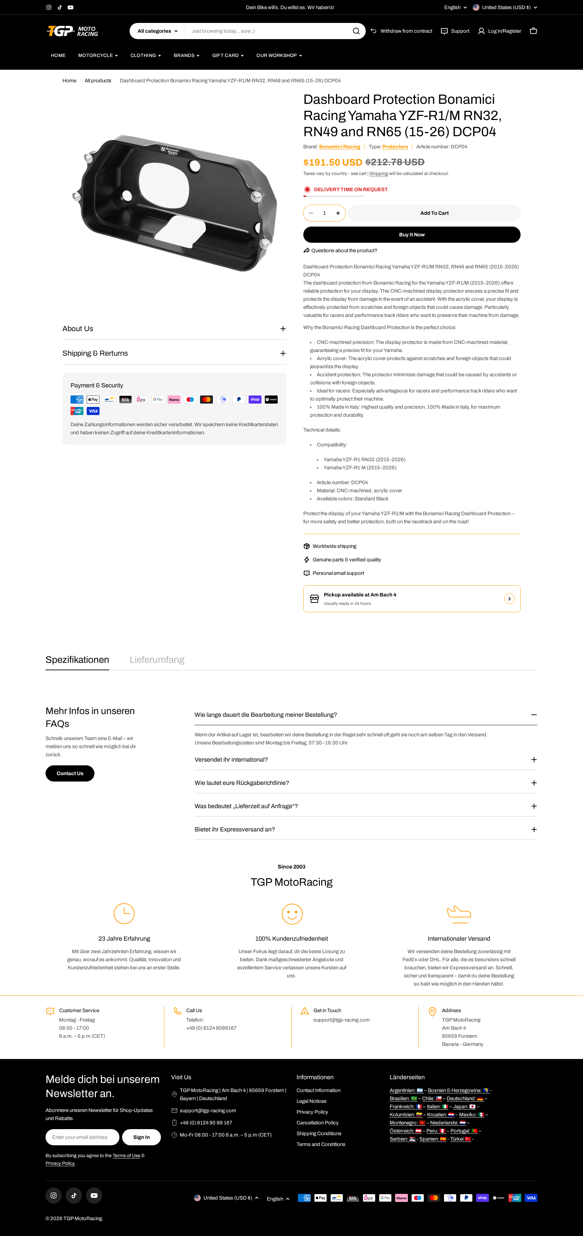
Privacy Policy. (60, 1163)
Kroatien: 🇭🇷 (440, 1114)
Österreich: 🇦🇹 (406, 1131)
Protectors (395, 146)
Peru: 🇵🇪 (436, 1131)
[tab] (77, 661)
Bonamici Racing (339, 146)
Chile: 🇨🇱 (432, 1098)
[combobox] (248, 31)
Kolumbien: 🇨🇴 (406, 1114)
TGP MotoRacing (82, 1218)
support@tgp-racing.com (208, 1110)
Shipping (378, 173)
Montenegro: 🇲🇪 (407, 1122)
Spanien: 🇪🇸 (432, 1139)
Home (69, 80)
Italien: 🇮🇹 (437, 1106)
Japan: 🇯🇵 (464, 1106)
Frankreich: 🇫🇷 (406, 1106)
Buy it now (412, 234)
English (452, 7)
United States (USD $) (506, 7)
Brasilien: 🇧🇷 (403, 1098)
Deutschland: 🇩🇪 (465, 1098)
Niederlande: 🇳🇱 (448, 1122)
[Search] (356, 31)
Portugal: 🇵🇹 (464, 1131)
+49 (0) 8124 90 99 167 (206, 1122)
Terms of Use (126, 1155)
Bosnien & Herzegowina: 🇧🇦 (459, 1090)
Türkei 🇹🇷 (460, 1139)
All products (98, 80)
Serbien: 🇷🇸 (403, 1139)
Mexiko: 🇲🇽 (471, 1114)
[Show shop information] (509, 598)
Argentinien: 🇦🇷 (407, 1090)
